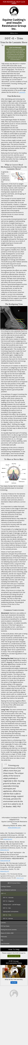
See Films (14, 982)
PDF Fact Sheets (5, 926)
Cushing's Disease (6, 886)
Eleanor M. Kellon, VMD (7, 933)
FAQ (2, 940)
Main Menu (14, 33)
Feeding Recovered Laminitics (9, 929)
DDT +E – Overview (8, 897)
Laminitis (22, 92)
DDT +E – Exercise (8, 918)
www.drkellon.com (14, 827)
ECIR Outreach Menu (14, 883)
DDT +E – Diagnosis (8, 901)
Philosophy (4, 936)
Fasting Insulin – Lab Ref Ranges (12, 904)
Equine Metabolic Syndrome (8, 890)
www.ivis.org (7, 839)
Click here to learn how (14, 956)
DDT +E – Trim (7, 915)
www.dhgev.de (5, 860)
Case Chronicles (5, 943)
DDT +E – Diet (7, 908)
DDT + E (3, 893)
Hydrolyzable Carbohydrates (10, 911)
